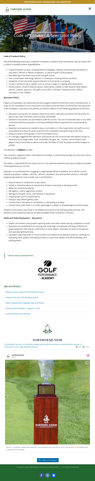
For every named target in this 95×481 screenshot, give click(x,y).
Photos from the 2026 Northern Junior (22, 297)
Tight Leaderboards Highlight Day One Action (25, 303)
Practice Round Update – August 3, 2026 (23, 308)
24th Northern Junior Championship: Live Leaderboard (47, 2)
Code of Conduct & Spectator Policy (21, 255)
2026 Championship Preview (18, 313)
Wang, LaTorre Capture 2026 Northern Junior (25, 292)
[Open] (47, 402)
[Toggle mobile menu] (90, 8)
